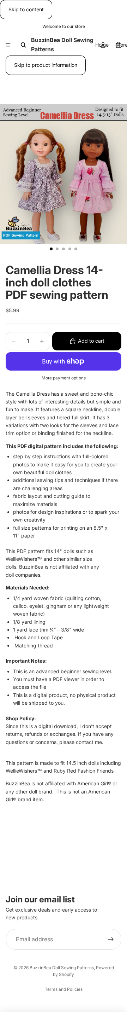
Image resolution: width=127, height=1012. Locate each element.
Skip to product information (45, 65)
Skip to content (26, 9)
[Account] (103, 45)
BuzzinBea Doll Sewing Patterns (62, 967)
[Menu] (8, 45)
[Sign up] (110, 939)
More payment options (64, 378)
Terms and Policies (64, 989)
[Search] (23, 45)
